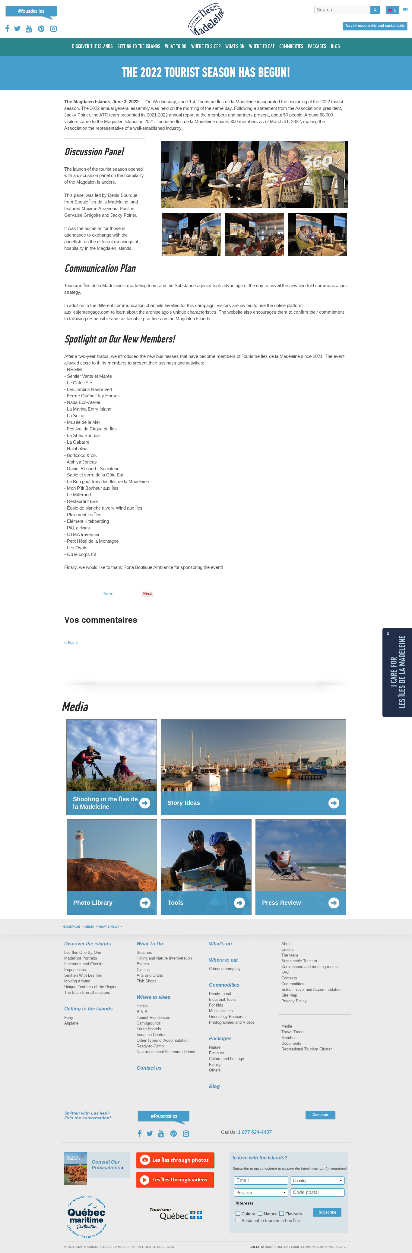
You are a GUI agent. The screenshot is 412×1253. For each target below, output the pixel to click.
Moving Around (77, 981)
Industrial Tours (222, 999)
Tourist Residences (153, 1017)
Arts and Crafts (150, 975)
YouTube (29, 28)
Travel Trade (292, 1032)
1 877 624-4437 (255, 1132)
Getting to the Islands (88, 1008)
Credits (287, 949)
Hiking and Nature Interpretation (164, 958)
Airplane (71, 1023)
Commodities (224, 985)
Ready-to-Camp (150, 1046)
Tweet (109, 593)
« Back (71, 642)
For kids (216, 1005)
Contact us (149, 1068)
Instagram (53, 28)
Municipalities (221, 1011)
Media (89, 926)
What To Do (150, 943)
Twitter (17, 28)
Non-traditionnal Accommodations (166, 1052)
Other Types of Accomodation (163, 1040)
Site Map (289, 995)
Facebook (7, 28)
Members (289, 1037)
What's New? (108, 926)
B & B (142, 1012)
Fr (405, 10)
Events (143, 964)
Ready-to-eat (220, 993)
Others (215, 1070)
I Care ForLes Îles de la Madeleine (398, 671)
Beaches (144, 952)
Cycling (143, 969)
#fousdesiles (31, 11)
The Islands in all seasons (87, 992)
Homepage (71, 926)
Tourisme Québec (176, 1214)
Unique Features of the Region (90, 987)
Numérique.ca (276, 1246)
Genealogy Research (227, 1016)
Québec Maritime (93, 1217)
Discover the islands (87, 943)
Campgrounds (149, 1023)
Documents (291, 1043)
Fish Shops (147, 981)
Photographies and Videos (232, 1022)
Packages (220, 1038)
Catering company (225, 968)
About (286, 943)
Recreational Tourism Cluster (306, 1049)
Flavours (216, 1053)
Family (215, 1064)
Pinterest (41, 28)
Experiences (75, 969)
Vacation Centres (151, 1034)
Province (244, 1192)
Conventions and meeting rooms (309, 966)
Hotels (142, 1006)
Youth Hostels (149, 1029)
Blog (214, 1086)
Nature (214, 1047)
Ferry (68, 1017)
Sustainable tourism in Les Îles (271, 1220)
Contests (289, 978)
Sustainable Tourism (299, 961)
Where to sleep (154, 997)
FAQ (285, 972)
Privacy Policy (294, 1001)
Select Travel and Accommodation (311, 989)
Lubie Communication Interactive (319, 1246)
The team (289, 955)
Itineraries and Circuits (83, 964)
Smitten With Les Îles (83, 975)
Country (299, 1180)
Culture (248, 1213)
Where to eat (223, 960)
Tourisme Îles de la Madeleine (205, 19)
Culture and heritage (226, 1058)
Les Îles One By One (82, 952)
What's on (220, 943)
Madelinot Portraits (80, 958)
